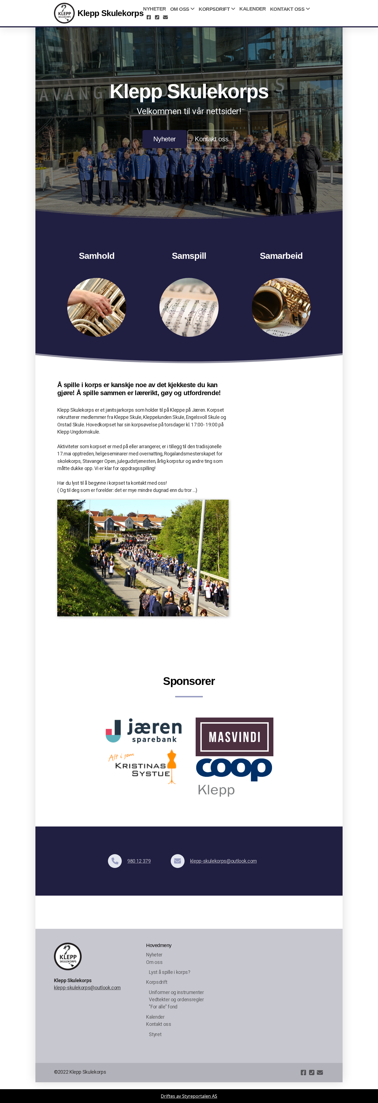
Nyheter (164, 139)
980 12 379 (139, 861)
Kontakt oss (211, 139)
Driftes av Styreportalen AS (189, 1096)
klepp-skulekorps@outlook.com (223, 861)
